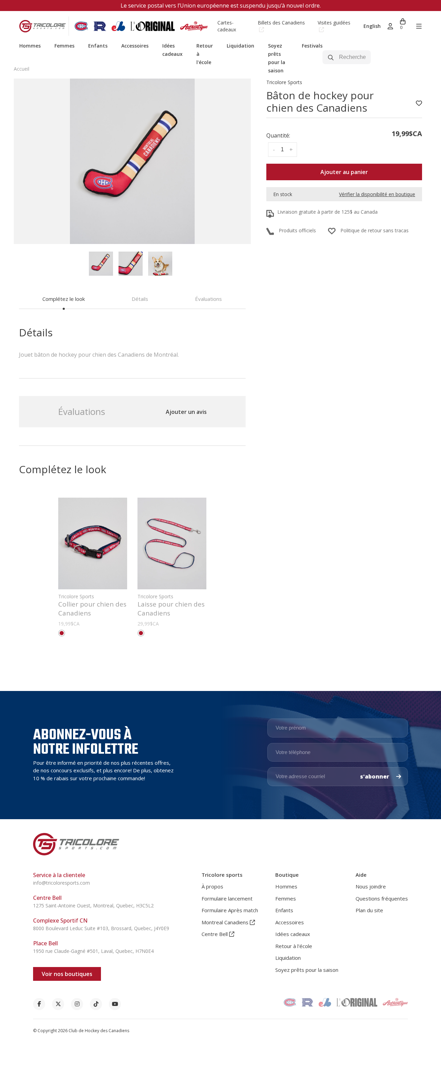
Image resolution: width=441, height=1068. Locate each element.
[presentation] (101, 264)
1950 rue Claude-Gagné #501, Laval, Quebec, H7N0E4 (93, 951)
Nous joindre (371, 886)
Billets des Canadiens (281, 22)
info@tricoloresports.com (61, 882)
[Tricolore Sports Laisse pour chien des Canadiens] (171, 543)
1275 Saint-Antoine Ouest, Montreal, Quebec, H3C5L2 (93, 905)
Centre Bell (215, 933)
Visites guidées (334, 22)
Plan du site (369, 910)
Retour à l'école (293, 946)
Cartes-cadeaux (226, 26)
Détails (140, 298)
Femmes (64, 45)
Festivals (312, 45)
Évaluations (208, 298)
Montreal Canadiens (226, 922)
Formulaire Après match (230, 910)
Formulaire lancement (227, 898)
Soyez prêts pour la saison (306, 969)
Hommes (30, 45)
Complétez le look (63, 298)
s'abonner (375, 776)
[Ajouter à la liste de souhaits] (419, 103)
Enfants (97, 45)
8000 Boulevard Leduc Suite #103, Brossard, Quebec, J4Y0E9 (101, 928)
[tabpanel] (132, 161)
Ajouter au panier (344, 172)
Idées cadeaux (292, 933)
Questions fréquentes (382, 898)
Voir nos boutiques (67, 974)
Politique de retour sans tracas (374, 230)
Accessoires (134, 45)
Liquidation (240, 45)
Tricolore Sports (284, 82)
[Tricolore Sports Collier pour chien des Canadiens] (92, 543)
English (372, 26)
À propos (212, 886)
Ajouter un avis (186, 412)
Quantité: (278, 135)
